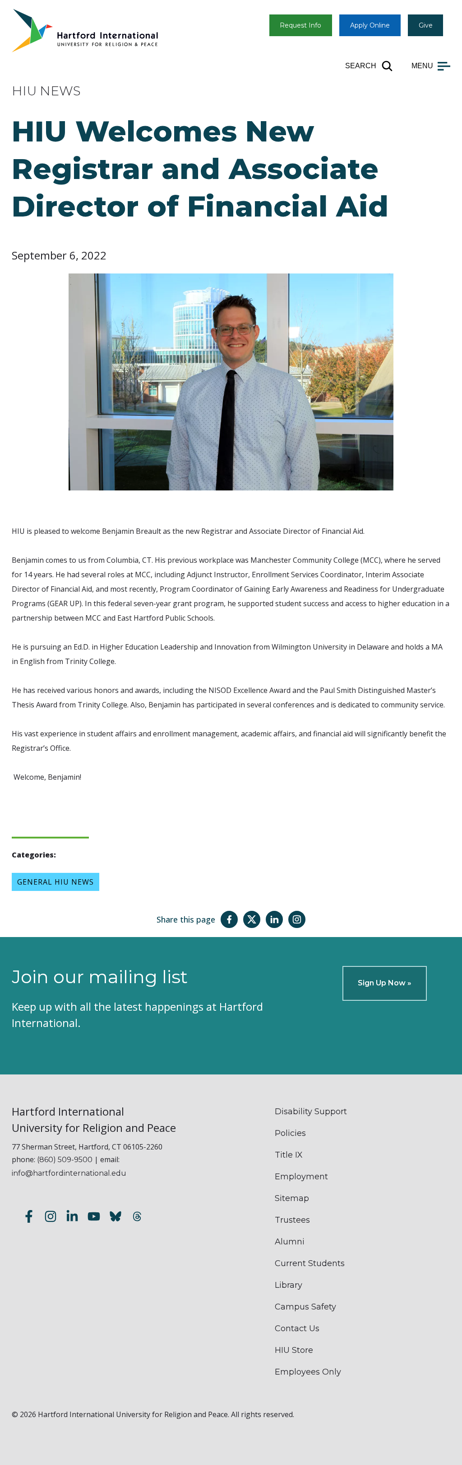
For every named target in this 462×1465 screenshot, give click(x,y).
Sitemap (292, 1198)
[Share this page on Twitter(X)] (251, 919)
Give (426, 25)
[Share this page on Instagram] (296, 919)
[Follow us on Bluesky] (115, 1218)
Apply (370, 25)
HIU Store (294, 1350)
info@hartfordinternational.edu (69, 1173)
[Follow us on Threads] (137, 1218)
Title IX (289, 1155)
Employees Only (308, 1372)
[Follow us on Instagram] (50, 1218)
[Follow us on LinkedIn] (72, 1218)
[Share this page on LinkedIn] (274, 919)
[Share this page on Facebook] (229, 919)
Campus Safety (305, 1307)
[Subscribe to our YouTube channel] (94, 1218)
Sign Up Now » (384, 983)
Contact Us (297, 1328)
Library (288, 1285)
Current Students (310, 1263)
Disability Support (311, 1111)
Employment (301, 1177)
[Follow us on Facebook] (29, 1218)
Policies (290, 1133)
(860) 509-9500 (64, 1159)
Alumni (290, 1242)
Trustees (292, 1220)
